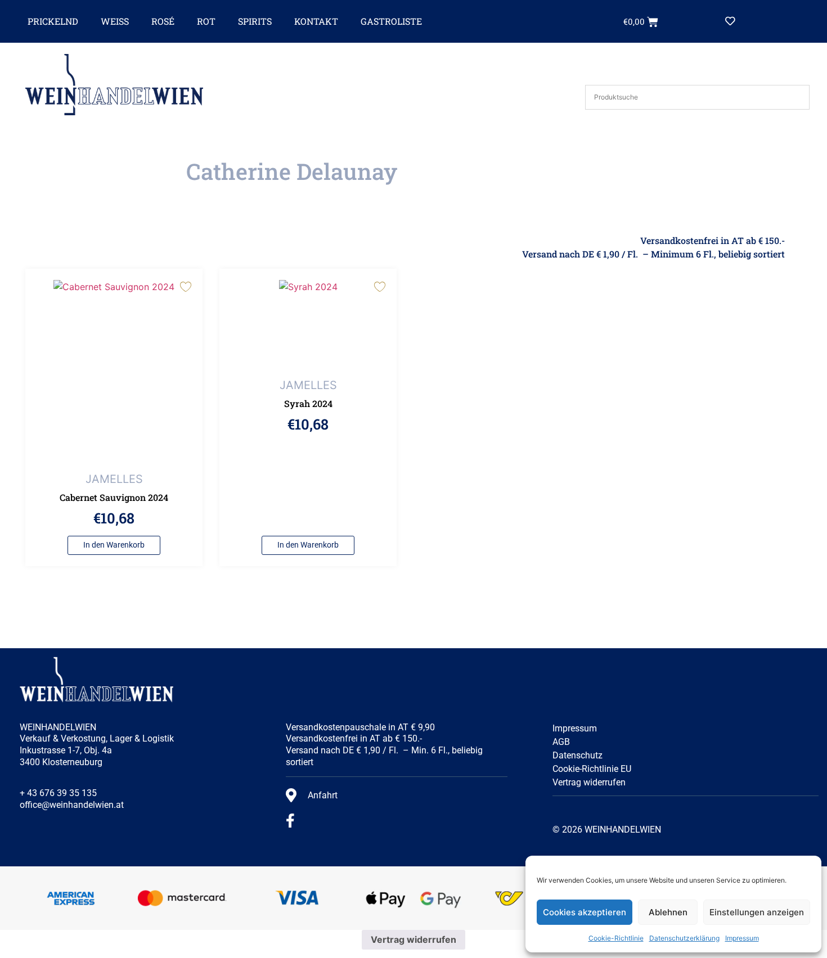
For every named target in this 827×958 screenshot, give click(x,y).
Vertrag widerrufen (589, 782)
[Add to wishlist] (185, 286)
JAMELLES (114, 479)
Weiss (115, 21)
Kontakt (316, 21)
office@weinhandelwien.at (72, 804)
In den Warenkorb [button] (114, 545)
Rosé (162, 21)
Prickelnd (53, 21)
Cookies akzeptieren (584, 912)
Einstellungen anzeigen (756, 912)
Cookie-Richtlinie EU (591, 768)
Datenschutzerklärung (684, 938)
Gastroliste (391, 21)
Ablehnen (668, 912)
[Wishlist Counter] (756, 21)
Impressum (742, 938)
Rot (206, 21)
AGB (561, 741)
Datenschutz (577, 755)
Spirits (255, 21)
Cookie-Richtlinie (616, 938)
